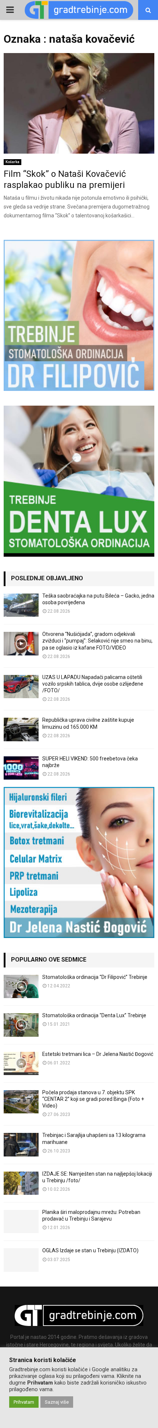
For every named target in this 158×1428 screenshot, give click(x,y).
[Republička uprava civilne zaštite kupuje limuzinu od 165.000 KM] (21, 729)
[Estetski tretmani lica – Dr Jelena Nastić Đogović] (21, 1063)
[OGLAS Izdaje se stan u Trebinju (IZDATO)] (21, 1259)
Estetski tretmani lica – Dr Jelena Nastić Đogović (97, 1054)
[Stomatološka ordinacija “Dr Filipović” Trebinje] (21, 986)
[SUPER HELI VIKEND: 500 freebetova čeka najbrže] (21, 768)
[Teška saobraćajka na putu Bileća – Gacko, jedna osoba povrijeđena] (21, 605)
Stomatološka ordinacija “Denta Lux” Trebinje (94, 1015)
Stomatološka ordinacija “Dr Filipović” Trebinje (94, 977)
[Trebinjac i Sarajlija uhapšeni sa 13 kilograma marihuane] (21, 1144)
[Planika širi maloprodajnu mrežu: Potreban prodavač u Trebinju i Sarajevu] (21, 1221)
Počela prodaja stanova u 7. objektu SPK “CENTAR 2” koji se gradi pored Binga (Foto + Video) (93, 1099)
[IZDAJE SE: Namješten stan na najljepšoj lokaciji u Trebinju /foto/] (21, 1183)
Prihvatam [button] (24, 1402)
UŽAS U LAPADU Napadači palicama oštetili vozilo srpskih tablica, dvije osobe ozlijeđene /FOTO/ (92, 683)
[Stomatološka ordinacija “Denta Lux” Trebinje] (21, 1024)
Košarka (12, 162)
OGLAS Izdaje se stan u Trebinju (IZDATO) (90, 1250)
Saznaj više (57, 1402)
